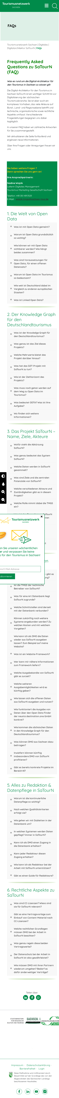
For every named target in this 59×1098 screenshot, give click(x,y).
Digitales (43, 44)
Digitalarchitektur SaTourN (21, 48)
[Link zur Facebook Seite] (19, 1091)
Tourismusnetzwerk (16, 5)
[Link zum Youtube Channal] (36, 1091)
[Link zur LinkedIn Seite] (28, 1091)
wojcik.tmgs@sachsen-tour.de (32, 199)
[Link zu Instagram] (45, 1091)
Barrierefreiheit (27, 1068)
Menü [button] (46, 5)
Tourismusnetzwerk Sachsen (22, 44)
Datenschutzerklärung (38, 1065)
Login (41, 1068)
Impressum (17, 1065)
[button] (25, 997)
